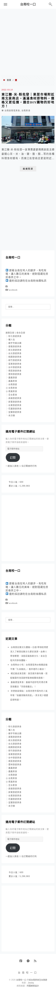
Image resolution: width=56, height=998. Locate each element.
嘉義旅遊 (12, 377)
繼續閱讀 (28, 169)
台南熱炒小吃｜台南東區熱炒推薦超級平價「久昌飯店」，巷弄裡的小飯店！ (28, 667)
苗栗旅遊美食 (14, 364)
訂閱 (13, 457)
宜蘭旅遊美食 (14, 412)
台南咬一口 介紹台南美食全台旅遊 (31, 980)
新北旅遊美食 (14, 350)
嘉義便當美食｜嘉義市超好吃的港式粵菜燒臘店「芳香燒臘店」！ (28, 684)
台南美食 (25, 110)
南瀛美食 (12, 391)
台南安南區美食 (12, 110)
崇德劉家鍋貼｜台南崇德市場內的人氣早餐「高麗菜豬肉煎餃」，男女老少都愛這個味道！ (29, 695)
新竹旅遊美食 (14, 360)
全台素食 (12, 395)
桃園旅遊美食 (14, 357)
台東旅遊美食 (14, 405)
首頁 (9, 80)
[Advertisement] (28, 41)
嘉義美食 (12, 381)
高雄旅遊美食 (14, 398)
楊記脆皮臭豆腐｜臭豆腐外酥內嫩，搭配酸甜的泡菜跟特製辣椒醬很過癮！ (28, 675)
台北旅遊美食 (14, 353)
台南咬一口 (28, 4)
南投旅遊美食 (14, 370)
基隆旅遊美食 (14, 346)
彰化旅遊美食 (14, 336)
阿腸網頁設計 (33, 986)
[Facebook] (6, 286)
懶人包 (11, 339)
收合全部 (20, 333)
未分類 (11, 415)
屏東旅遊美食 (14, 402)
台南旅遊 (12, 384)
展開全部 (10, 333)
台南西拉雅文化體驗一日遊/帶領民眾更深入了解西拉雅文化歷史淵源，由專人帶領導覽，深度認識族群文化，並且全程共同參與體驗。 (29, 653)
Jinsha (31, 983)
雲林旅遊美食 (14, 374)
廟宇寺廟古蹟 (14, 343)
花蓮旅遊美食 (14, 408)
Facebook (12, 290)
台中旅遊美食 (14, 367)
